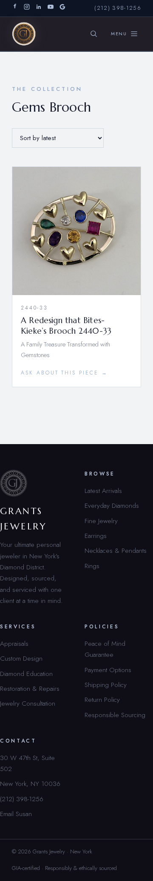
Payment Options (108, 670)
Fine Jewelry (101, 521)
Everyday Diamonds (112, 505)
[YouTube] (51, 8)
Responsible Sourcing (115, 715)
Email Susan (16, 814)
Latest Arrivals (103, 490)
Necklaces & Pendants (116, 550)
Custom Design (21, 658)
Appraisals (14, 643)
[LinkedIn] (39, 8)
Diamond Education (26, 673)
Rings (92, 566)
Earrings (96, 535)
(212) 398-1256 (117, 8)
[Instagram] (27, 8)
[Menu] (124, 34)
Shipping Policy (106, 685)
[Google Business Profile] (62, 8)
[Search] (94, 34)
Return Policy (102, 699)
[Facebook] (15, 8)
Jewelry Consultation (27, 703)
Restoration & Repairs (30, 688)
